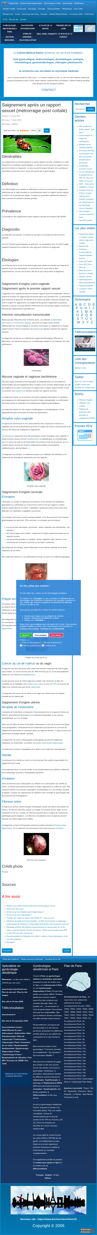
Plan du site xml (9, 992)
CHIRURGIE (27, 37)
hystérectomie (33, 439)
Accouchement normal (11, 1027)
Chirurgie (41, 9)
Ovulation (8, 778)
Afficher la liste (80, 368)
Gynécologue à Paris (52, 3)
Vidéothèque (67, 9)
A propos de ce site (52, 959)
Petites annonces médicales (32, 959)
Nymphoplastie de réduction (14, 1057)
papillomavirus (29, 675)
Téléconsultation (53, 9)
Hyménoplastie (20, 1045)
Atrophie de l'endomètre (18, 707)
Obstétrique (79, 3)
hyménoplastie (50, 1089)
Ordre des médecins (11, 959)
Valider (91, 109)
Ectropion (8, 496)
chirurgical (59, 828)
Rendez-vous (8, 14)
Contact (23, 19)
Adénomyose (7, 1033)
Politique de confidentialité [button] (52, 629)
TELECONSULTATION (27, 40)
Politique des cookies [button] (29, 629)
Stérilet (6, 755)
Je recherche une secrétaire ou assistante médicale (48, 71)
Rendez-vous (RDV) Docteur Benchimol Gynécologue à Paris (30, 906)
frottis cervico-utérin (35, 684)
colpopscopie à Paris (53, 985)
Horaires (44, 14)
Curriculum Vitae (76, 14)
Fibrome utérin (11, 801)
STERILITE (27, 34)
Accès (17, 14)
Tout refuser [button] (56, 635)
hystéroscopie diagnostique (52, 743)
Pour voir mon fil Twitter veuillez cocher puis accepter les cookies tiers (85, 385)
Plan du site (13, 19)
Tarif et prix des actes (30, 14)
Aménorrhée (20, 1033)
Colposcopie (13, 3)
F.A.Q (5, 19)
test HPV (53, 684)
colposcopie (35, 687)
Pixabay (5, 872)
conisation (37, 1089)
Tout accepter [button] (41, 635)
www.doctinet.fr (8, 1015)
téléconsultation (40, 1095)
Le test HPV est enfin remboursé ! (19, 933)
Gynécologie (67, 3)
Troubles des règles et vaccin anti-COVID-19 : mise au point (30, 918)
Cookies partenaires (31, 646)
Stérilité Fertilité (9, 9)
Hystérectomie (8, 1048)
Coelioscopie (20, 1039)
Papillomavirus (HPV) (53, 1083)
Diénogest (10, 942)
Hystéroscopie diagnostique (31, 3)
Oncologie (32, 9)
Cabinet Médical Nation (58, 14)
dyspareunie (38, 329)
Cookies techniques (31, 643)
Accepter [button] (26, 635)
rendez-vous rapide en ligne (47, 1163)
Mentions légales (86, 400)
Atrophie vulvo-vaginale (17, 418)
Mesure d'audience (52, 643)
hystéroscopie (51, 1080)
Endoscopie (21, 9)
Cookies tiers (50, 646)
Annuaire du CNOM (15, 1061)
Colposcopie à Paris (10, 1042)
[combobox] (80, 109)
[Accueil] (4, 3)
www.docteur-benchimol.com (14, 989)
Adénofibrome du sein (11, 1030)
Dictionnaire (89, 14)
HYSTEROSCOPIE (27, 29)
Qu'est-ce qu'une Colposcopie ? (19, 915)
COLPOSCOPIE (27, 25)
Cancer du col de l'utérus (18, 663)
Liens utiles (78, 9)
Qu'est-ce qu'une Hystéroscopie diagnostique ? (25, 912)
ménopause (9, 436)
